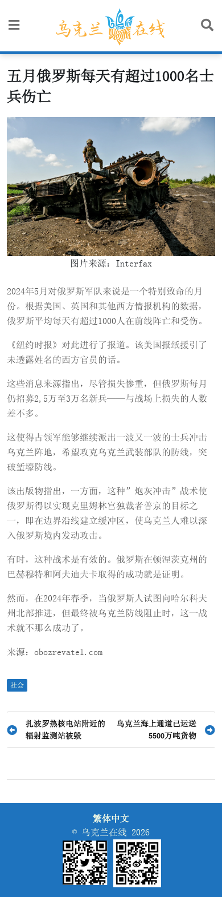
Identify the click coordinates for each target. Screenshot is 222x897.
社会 (17, 685)
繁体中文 (111, 818)
